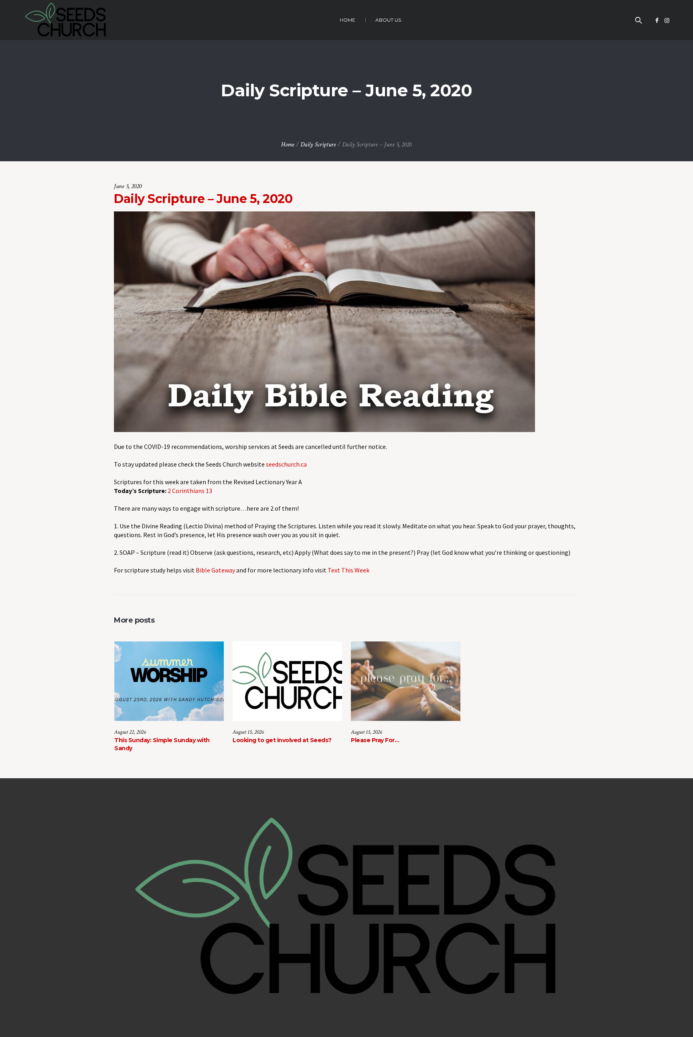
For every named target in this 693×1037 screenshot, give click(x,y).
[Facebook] (657, 20)
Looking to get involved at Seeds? (282, 740)
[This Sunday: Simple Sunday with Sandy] (169, 681)
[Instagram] (667, 20)
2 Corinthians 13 (190, 491)
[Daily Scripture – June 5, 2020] (324, 321)
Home (287, 144)
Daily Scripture (318, 144)
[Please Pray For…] (405, 681)
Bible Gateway (215, 570)
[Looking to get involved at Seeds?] (287, 681)
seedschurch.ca (286, 464)
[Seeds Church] (346, 907)
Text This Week (348, 570)
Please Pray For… (375, 740)
